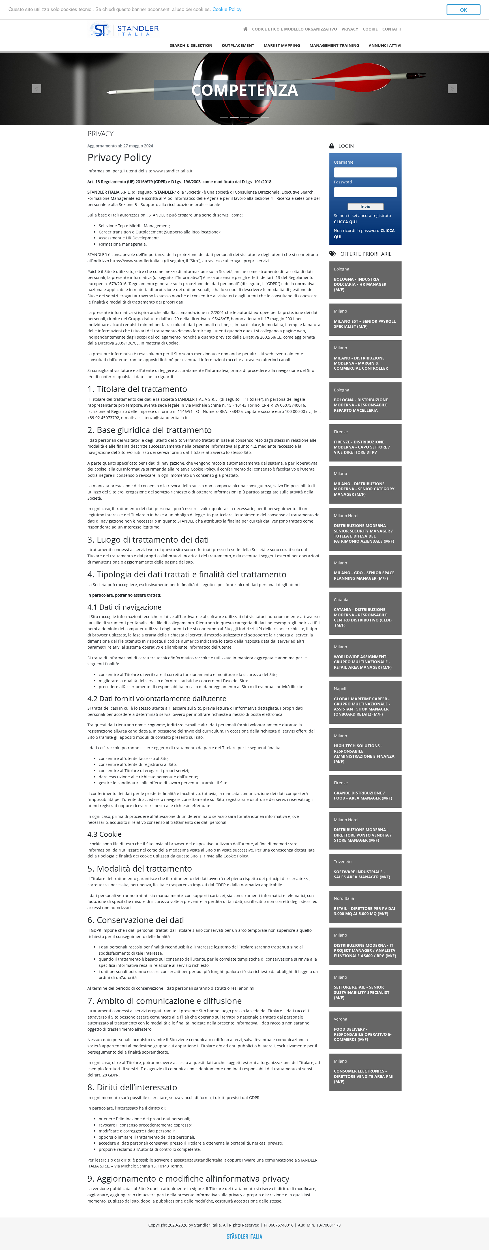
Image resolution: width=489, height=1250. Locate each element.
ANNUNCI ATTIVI (385, 45)
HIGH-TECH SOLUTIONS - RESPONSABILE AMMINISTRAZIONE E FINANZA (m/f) (364, 753)
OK (463, 9)
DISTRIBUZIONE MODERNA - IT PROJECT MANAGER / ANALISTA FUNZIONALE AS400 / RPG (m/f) (365, 951)
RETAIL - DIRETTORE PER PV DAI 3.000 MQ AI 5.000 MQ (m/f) (364, 911)
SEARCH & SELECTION (191, 45)
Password (343, 182)
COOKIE (370, 29)
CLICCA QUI (345, 222)
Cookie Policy (227, 9)
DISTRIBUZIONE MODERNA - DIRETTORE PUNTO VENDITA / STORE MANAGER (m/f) (363, 835)
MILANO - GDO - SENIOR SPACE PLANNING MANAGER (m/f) (364, 575)
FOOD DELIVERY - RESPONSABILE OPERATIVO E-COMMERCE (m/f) (363, 1034)
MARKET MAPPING (282, 45)
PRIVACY (350, 29)
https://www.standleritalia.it (136, 260)
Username (343, 162)
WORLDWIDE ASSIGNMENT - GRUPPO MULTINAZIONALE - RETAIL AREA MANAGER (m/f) (363, 662)
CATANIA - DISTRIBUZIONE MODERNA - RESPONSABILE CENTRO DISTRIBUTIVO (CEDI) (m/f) (363, 617)
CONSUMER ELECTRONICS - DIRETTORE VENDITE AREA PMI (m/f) (364, 1076)
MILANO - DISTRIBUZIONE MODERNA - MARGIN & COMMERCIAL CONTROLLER (361, 363)
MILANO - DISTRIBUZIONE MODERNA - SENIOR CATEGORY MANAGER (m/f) (364, 489)
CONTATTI (392, 29)
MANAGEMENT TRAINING (334, 45)
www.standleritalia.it (172, 171)
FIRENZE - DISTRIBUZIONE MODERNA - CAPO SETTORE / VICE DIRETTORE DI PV (362, 447)
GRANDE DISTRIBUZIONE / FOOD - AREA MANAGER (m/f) (363, 795)
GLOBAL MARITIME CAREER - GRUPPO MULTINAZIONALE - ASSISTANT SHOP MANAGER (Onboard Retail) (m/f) (362, 706)
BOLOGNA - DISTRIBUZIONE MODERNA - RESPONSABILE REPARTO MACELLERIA (361, 405)
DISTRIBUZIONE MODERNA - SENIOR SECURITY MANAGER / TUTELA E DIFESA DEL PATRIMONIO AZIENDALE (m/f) (364, 533)
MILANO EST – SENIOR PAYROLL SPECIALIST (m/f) (365, 324)
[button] (36, 89)
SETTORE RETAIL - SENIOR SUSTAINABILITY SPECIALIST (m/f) (361, 992)
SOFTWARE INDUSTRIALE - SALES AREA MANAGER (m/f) (362, 874)
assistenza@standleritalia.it (161, 417)
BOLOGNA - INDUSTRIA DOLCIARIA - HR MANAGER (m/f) (360, 284)
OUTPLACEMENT (238, 45)
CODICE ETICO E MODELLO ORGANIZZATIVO (294, 29)
